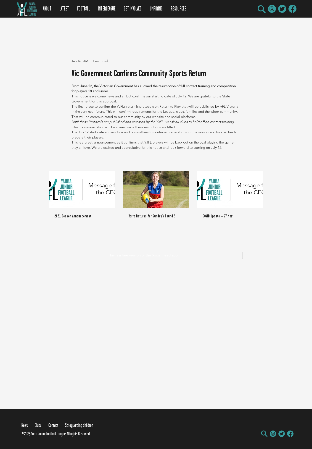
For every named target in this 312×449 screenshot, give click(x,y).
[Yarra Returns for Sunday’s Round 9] (156, 189)
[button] (262, 9)
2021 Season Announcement (72, 216)
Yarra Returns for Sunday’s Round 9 (152, 216)
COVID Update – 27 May (218, 216)
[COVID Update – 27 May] (230, 189)
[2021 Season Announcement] (82, 189)
